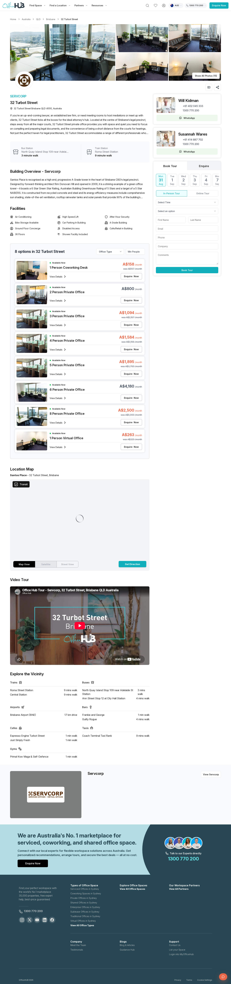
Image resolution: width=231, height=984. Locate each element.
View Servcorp (211, 774)
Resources (97, 5)
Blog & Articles (127, 945)
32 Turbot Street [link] (69, 19)
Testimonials (76, 949)
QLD (38, 19)
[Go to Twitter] (29, 920)
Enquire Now (219, 5)
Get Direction (132, 564)
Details (56, 276)
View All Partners (179, 889)
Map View (24, 564)
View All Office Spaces (132, 889)
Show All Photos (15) (206, 75)
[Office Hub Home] (14, 5)
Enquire (131, 276)
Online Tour (202, 193)
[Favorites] (155, 5)
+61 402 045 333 (193, 106)
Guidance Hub (127, 949)
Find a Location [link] (58, 5)
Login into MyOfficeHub (181, 954)
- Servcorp (51, 171)
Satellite (45, 564)
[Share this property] (217, 87)
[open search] (147, 5)
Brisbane (50, 19)
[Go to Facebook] (52, 920)
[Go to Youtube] (37, 920)
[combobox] (187, 202)
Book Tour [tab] (170, 166)
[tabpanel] (187, 223)
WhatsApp (189, 118)
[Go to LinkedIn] (44, 920)
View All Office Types (82, 925)
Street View (67, 564)
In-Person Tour (171, 193)
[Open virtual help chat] (223, 976)
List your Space (177, 949)
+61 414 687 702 (193, 139)
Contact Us (174, 945)
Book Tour (187, 270)
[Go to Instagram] (22, 920)
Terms (189, 980)
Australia (26, 19)
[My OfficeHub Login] (163, 5)
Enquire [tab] (204, 166)
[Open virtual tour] (209, 87)
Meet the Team (78, 945)
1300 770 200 (191, 110)
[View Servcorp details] (24, 80)
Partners (79, 5)
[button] (115, 52)
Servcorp (18, 96)
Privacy (177, 980)
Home (13, 19)
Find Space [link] (36, 5)
